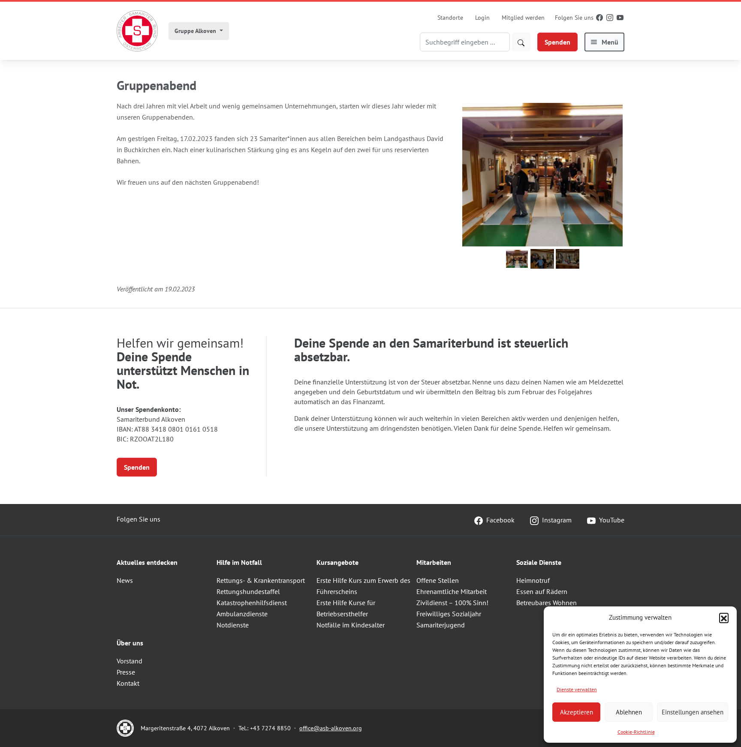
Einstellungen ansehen (692, 712)
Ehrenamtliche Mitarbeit (451, 591)
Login (482, 17)
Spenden (557, 42)
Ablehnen (629, 712)
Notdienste (233, 625)
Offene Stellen (437, 580)
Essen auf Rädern (541, 591)
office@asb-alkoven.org (330, 728)
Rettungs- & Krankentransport (261, 580)
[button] (724, 617)
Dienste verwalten (577, 689)
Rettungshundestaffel (248, 591)
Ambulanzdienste (242, 613)
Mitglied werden (523, 17)
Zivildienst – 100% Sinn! (452, 602)
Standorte (450, 17)
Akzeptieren (576, 712)
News (125, 580)
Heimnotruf (533, 580)
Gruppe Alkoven (196, 31)
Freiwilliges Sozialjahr (448, 613)
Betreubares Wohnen (546, 602)
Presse (126, 672)
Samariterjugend (440, 625)
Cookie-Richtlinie (636, 732)
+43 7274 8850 (270, 728)
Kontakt (128, 683)
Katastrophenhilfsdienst (252, 602)
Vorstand (129, 661)
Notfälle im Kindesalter (350, 625)
